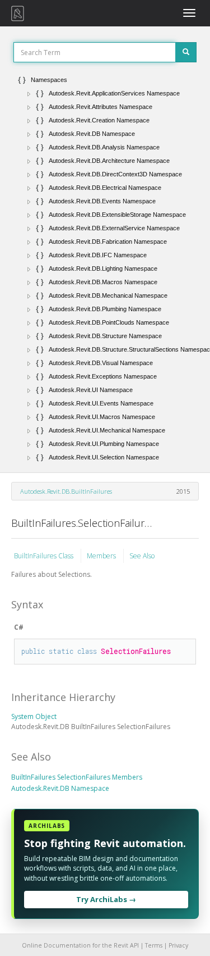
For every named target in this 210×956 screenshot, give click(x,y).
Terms (153, 945)
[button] (29, 93)
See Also (142, 556)
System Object (34, 716)
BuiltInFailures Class (44, 556)
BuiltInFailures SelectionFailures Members (76, 777)
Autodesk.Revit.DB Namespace (60, 788)
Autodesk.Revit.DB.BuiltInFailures (66, 491)
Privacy (178, 945)
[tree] (105, 268)
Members (102, 556)
